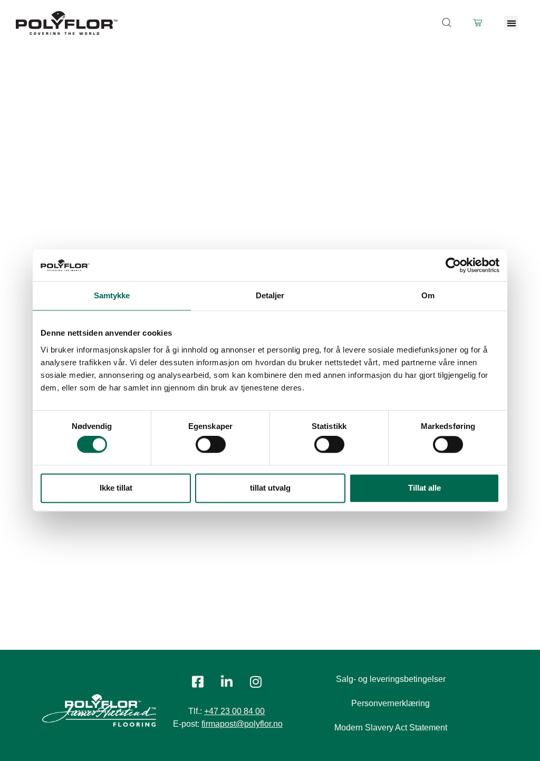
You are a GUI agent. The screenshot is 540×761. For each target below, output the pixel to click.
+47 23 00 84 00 (234, 711)
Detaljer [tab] (270, 295)
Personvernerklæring (390, 703)
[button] (511, 23)
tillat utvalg (270, 487)
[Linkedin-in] (227, 681)
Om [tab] (428, 295)
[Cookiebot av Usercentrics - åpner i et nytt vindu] (453, 265)
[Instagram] (256, 681)
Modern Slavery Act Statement (390, 727)
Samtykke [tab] (112, 295)
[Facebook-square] (198, 681)
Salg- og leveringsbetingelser (391, 679)
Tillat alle (424, 487)
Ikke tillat (116, 487)
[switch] (211, 444)
